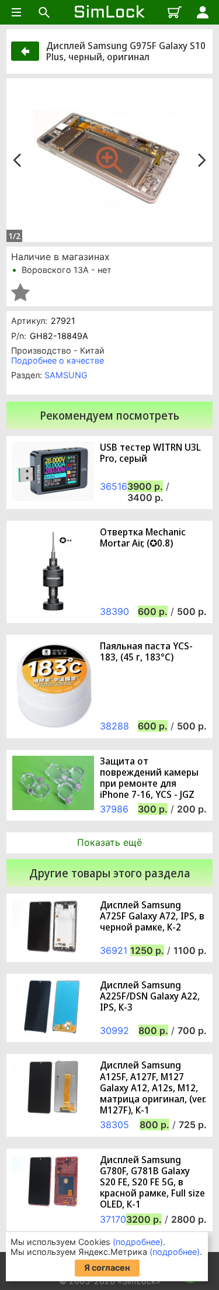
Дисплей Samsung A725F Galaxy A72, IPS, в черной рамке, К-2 (152, 916)
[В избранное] (20, 292)
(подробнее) (138, 1242)
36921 (113, 950)
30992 (114, 1030)
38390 (114, 611)
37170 (113, 1219)
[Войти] (203, 12)
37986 (114, 809)
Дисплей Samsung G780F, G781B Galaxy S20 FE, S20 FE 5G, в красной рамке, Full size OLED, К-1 (152, 1182)
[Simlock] (109, 12)
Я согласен (107, 1267)
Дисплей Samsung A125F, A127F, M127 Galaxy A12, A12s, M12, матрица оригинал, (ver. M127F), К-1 (153, 1088)
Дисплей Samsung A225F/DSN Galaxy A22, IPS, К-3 (150, 997)
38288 (114, 726)
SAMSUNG (66, 375)
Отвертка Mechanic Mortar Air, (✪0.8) (143, 538)
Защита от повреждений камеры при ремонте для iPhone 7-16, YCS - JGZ (149, 778)
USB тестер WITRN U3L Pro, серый (150, 453)
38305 (114, 1124)
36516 (113, 486)
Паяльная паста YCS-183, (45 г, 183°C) (146, 652)
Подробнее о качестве (57, 360)
